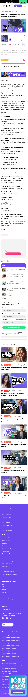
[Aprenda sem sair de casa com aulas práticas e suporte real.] (13, 74)
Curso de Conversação (8, 561)
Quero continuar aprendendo (13, 253)
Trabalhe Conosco (7, 563)
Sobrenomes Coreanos (8, 674)
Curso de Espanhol (7, 514)
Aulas (3, 587)
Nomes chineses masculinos (9, 671)
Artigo (8, 365)
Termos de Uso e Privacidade (9, 574)
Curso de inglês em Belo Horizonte (11, 637)
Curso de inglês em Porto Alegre (10, 645)
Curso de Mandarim (7, 530)
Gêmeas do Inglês (7, 546)
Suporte (4, 569)
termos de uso (10, 333)
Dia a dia (15, 11)
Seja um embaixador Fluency (9, 577)
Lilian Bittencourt (6, 548)
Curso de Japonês (7, 525)
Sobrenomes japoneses (8, 682)
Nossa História (6, 602)
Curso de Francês (6, 517)
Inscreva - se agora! (14, 327)
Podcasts (10, 11)
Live (8, 390)
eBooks (4, 595)
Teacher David (6, 554)
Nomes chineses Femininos (9, 687)
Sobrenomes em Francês (8, 684)
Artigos (4, 592)
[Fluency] (6, 6)
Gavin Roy (4, 543)
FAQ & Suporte (6, 609)
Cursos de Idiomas (8, 509)
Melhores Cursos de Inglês (9, 663)
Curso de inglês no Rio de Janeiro (11, 640)
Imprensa (4, 566)
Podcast (5, 59)
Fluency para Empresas (8, 571)
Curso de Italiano (6, 520)
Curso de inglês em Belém (9, 653)
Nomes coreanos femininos (9, 668)
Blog (6, 11)
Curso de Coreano (7, 528)
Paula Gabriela (6, 540)
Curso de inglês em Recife (9, 648)
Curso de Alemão (6, 522)
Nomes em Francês (7, 676)
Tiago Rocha (5, 551)
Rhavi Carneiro (6, 538)
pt (7, 624)
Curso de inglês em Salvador (9, 643)
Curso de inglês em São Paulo (10, 635)
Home (2, 11)
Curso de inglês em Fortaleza (9, 651)
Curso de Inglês (6, 512)
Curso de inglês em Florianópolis (10, 656)
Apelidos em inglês (18, 666)
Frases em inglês (6, 666)
